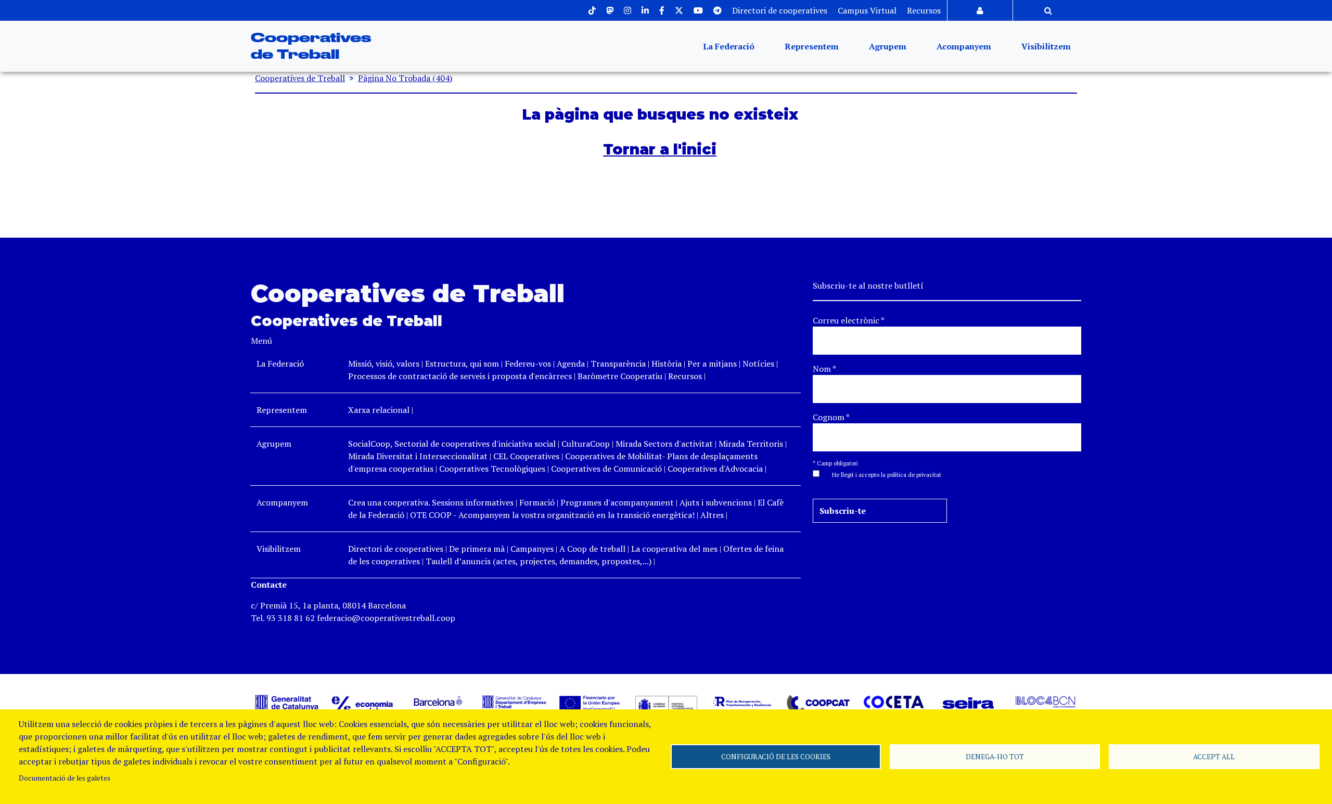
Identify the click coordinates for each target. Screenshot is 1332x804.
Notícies (759, 363)
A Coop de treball (592, 548)
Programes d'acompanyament (617, 502)
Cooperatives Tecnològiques (492, 468)
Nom (824, 368)
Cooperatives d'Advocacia (715, 468)
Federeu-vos (528, 363)
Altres (712, 515)
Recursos (924, 10)
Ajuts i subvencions (716, 502)
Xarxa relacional (378, 410)
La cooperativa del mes (674, 548)
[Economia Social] (362, 704)
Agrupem (886, 46)
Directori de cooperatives (779, 10)
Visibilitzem (1045, 46)
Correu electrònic (849, 320)
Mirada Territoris (751, 443)
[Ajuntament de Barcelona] (438, 701)
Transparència (618, 363)
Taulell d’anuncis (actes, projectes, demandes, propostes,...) (538, 561)
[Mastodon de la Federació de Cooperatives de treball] (610, 10)
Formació (537, 502)
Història (666, 363)
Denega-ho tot (995, 756)
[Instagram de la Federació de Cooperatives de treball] (627, 10)
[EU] (590, 702)
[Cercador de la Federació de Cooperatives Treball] (1048, 10)
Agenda (572, 363)
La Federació (727, 46)
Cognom (831, 417)
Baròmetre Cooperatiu (620, 376)
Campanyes (532, 548)
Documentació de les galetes (64, 778)
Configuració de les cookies (775, 756)
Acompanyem (962, 46)
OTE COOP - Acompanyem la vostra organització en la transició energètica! (552, 515)
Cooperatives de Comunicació (606, 468)
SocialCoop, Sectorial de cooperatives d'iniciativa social (452, 443)
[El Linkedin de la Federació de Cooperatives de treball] (645, 10)
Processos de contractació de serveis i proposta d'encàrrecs (460, 376)
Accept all (1214, 756)
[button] (881, 473)
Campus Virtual (867, 10)
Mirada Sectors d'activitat (664, 443)
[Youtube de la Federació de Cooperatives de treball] (698, 10)
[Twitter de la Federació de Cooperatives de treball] (679, 10)
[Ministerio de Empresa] (666, 704)
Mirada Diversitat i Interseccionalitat (418, 456)
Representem (811, 46)
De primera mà (477, 548)
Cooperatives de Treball (300, 78)
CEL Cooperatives (526, 456)
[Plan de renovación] (742, 701)
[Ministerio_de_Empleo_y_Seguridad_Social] (514, 701)
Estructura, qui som (462, 363)
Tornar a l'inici (659, 149)
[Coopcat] (818, 703)
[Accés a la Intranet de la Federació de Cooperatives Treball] (980, 10)
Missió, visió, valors (383, 363)
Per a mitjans (712, 363)
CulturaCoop (585, 443)
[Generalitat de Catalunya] (286, 702)
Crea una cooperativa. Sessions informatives (431, 502)
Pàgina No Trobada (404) (405, 78)
